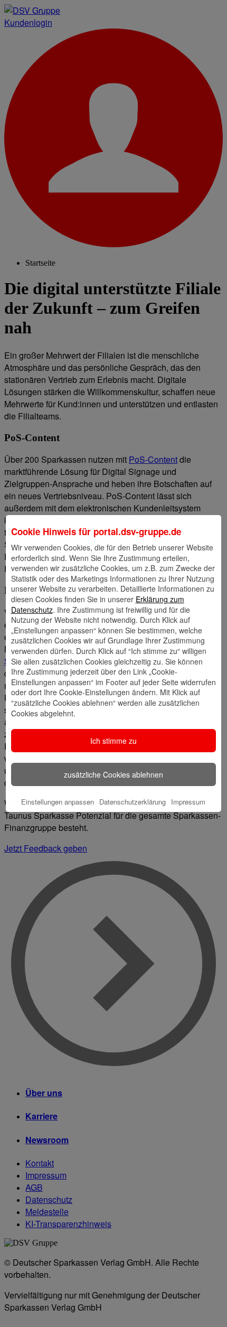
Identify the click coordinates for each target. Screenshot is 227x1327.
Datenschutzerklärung (132, 802)
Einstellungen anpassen (57, 802)
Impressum (188, 802)
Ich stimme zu (113, 740)
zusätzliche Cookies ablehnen (113, 774)
